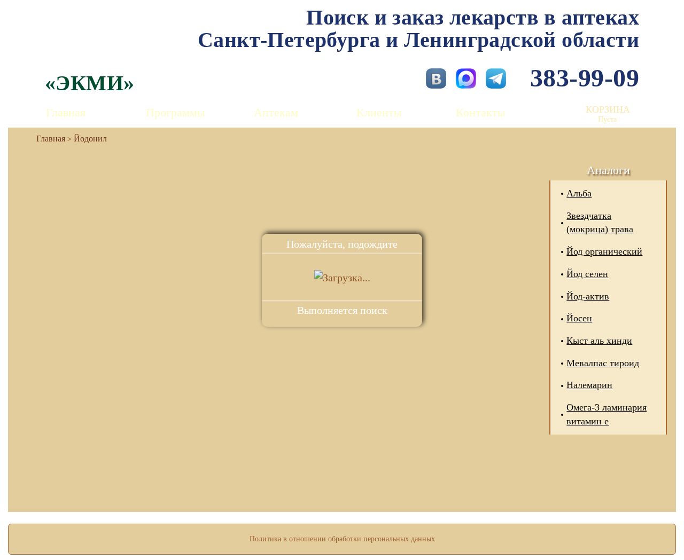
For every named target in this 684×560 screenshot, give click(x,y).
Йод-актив (587, 296)
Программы (175, 112)
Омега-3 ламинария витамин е (606, 414)
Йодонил (90, 138)
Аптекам (276, 112)
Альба (579, 193)
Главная (66, 112)
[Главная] (46, 138)
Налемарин (589, 385)
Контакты (481, 112)
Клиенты (379, 112)
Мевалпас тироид (602, 363)
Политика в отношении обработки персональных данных (342, 539)
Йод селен (587, 274)
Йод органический (604, 251)
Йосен (579, 318)
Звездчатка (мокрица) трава (599, 222)
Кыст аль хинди (599, 340)
